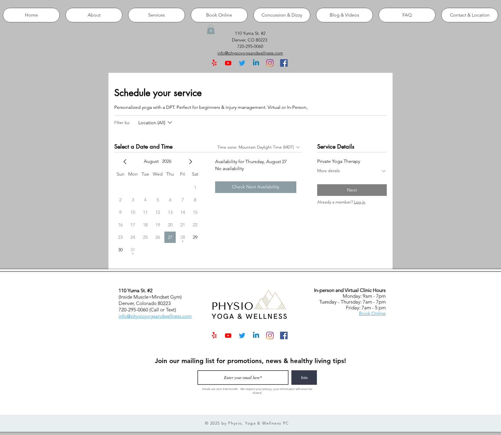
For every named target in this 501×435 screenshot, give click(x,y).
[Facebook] (284, 63)
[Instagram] (270, 63)
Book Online (372, 313)
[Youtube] (228, 63)
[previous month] (124, 161)
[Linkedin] (256, 63)
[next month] (190, 161)
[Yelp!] (214, 63)
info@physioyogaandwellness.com (155, 316)
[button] (211, 29)
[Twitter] (242, 63)
